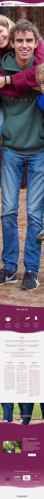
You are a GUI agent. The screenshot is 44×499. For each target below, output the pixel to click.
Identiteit (8, 323)
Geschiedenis (36, 323)
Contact (17, 5)
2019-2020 (26, 482)
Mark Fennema (29, 439)
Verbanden (26, 323)
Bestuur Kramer (26, 481)
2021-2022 (8, 484)
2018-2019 (35, 482)
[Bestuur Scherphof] (17, 476)
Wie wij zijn (24, 4)
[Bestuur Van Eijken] (8, 479)
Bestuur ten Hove (36, 481)
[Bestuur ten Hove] (36, 478)
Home (17, 4)
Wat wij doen (33, 4)
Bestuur (17, 323)
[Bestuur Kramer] (26, 477)
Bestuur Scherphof (17, 479)
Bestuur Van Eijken (8, 483)
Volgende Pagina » (37, 485)
